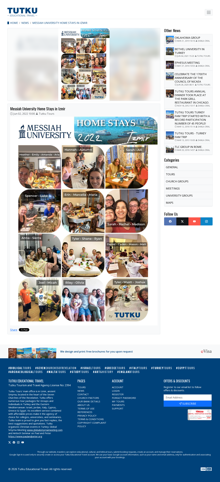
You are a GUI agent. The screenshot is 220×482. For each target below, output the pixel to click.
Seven (57, 368)
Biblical (20, 368)
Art (104, 372)
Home (14, 23)
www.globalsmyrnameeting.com (44, 430)
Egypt (186, 368)
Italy (139, 368)
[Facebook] (14, 442)
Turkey (162, 368)
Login (116, 390)
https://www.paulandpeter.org (25, 436)
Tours (81, 387)
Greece (115, 368)
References (84, 412)
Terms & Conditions (90, 419)
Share (13, 330)
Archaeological (26, 372)
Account (117, 387)
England (129, 372)
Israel (91, 368)
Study (80, 372)
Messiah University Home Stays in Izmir (59, 23)
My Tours (118, 401)
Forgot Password (124, 397)
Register (118, 394)
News (25, 23)
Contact (83, 394)
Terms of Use (86, 408)
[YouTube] (22, 442)
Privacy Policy (86, 415)
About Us (83, 405)
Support (117, 408)
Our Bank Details (88, 401)
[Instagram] (18, 442)
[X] (9, 442)
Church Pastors (88, 397)
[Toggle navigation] (209, 12)
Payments (118, 405)
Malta (57, 372)
